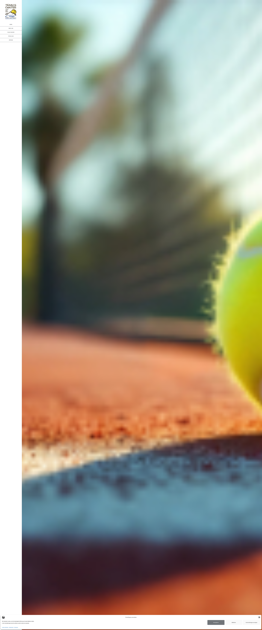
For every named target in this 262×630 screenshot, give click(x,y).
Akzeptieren (216, 622)
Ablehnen (234, 622)
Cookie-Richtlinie (5, 627)
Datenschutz (11, 627)
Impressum (16, 627)
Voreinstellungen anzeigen (251, 622)
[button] (259, 617)
